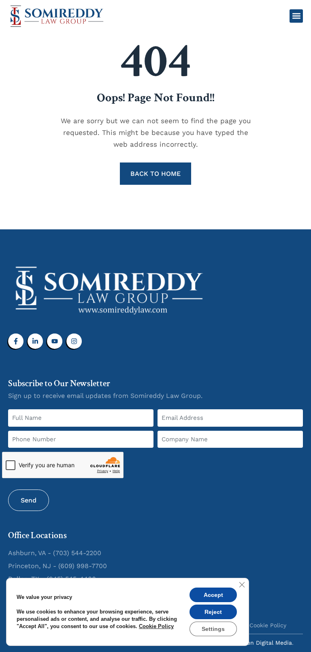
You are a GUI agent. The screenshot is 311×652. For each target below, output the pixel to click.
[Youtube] (54, 341)
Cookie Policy (156, 626)
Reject (213, 612)
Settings (213, 629)
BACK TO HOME (155, 173)
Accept (213, 595)
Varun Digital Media (265, 642)
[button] (296, 16)
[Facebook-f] (15, 341)
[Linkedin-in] (35, 341)
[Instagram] (74, 341)
